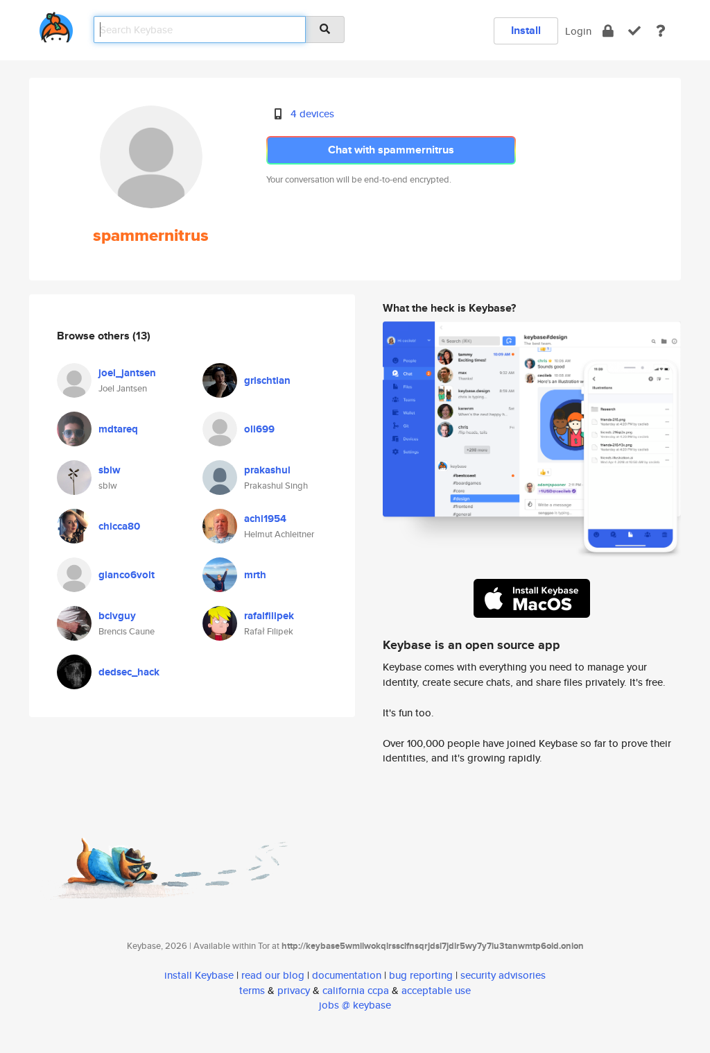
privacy (293, 990)
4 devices (312, 113)
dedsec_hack (128, 672)
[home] (56, 25)
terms (252, 990)
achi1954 (265, 518)
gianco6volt (126, 574)
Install (526, 30)
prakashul (267, 470)
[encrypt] (608, 31)
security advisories (503, 975)
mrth (255, 574)
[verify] (634, 31)
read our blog (272, 975)
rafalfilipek (269, 615)
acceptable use (436, 990)
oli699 (259, 429)
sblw (109, 470)
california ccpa (355, 990)
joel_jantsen (127, 372)
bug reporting (421, 975)
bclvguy (117, 615)
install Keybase (199, 975)
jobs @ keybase (355, 1004)
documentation (346, 975)
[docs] (661, 31)
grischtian (267, 380)
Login (578, 31)
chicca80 (119, 526)
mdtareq (118, 429)
